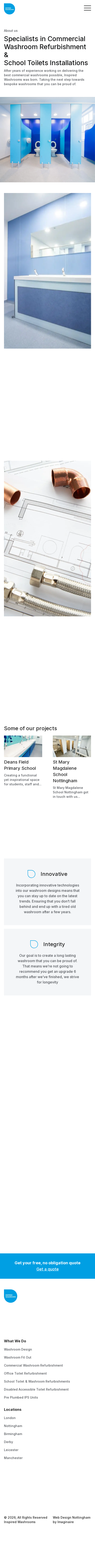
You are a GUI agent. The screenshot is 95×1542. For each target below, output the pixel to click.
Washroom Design (18, 1349)
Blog (7, 1502)
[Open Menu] (87, 9)
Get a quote (47, 1269)
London (10, 1418)
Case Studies (14, 1494)
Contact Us (12, 1478)
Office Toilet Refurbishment (25, 1373)
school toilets (27, 657)
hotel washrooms (53, 657)
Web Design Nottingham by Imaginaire (71, 1520)
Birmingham (13, 1434)
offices (57, 662)
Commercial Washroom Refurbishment (33, 1365)
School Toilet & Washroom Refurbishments (37, 1381)
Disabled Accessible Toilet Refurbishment (36, 1389)
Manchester (13, 1458)
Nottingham (13, 1426)
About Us (11, 1486)
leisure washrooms (30, 662)
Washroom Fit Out (17, 1357)
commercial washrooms (22, 653)
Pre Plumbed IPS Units (21, 1397)
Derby (8, 1442)
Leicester (11, 1450)
